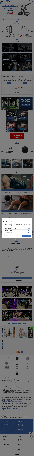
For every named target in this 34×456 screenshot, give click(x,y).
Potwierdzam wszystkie (26, 235)
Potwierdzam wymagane (17, 235)
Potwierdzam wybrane (7, 235)
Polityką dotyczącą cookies (22, 224)
